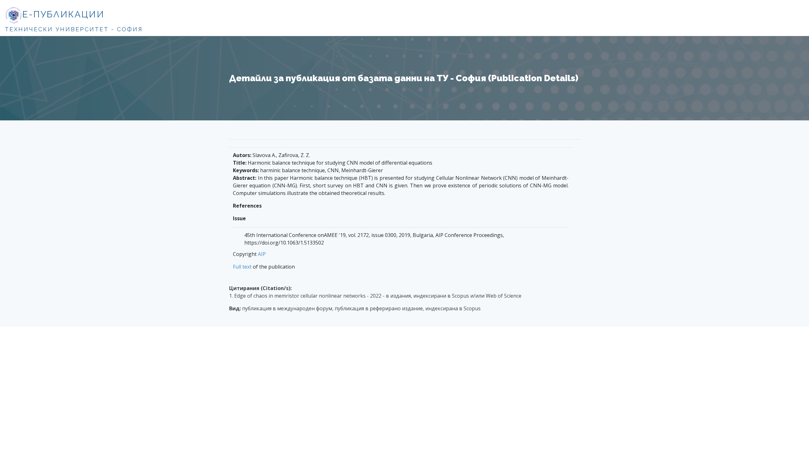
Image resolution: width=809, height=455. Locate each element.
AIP (262, 254)
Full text (242, 266)
